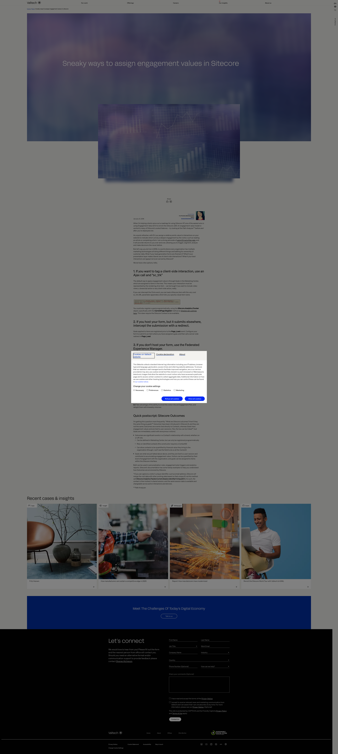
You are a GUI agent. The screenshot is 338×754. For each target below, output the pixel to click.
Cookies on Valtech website (142, 355)
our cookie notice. (142, 381)
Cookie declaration (165, 354)
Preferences (153, 390)
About (182, 354)
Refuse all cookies (172, 399)
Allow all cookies (194, 399)
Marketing (180, 390)
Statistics (167, 390)
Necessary (140, 390)
